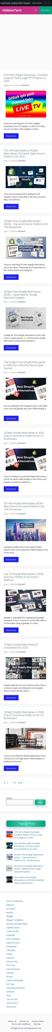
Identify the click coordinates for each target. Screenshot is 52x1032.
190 (15, 782)
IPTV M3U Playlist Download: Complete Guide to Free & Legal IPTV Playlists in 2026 (26, 78)
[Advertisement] (26, 43)
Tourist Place (12, 1003)
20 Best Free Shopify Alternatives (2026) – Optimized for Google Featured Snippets (22, 294)
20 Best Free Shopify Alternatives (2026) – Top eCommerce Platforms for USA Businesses (26, 224)
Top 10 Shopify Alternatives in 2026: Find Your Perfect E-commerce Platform (24, 577)
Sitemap (37, 1024)
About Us (12, 1021)
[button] (35, 10)
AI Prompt (10, 908)
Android (9, 912)
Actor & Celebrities (14, 901)
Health (9, 954)
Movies (9, 976)
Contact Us (24, 1021)
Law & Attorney (13, 969)
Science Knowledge (14, 980)
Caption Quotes (13, 927)
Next (21, 782)
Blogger (9, 916)
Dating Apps (11, 946)
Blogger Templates (14, 920)
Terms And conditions (20, 1024)
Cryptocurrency (13, 942)
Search (9, 798)
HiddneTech (12, 10)
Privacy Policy (38, 1021)
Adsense (10, 905)
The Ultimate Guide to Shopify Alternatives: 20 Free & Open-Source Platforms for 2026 (24, 153)
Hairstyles (10, 950)
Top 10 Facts (12, 999)
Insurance (10, 957)
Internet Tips (12, 961)
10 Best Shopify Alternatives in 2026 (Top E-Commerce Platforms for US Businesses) (24, 436)
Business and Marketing (16, 923)
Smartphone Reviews (15, 988)
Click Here (36, 3)
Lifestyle (10, 972)
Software (10, 991)
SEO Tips (10, 984)
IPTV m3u (10, 965)
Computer (10, 935)
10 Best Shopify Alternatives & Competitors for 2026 (20, 646)
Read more (11, 136)
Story (8, 995)
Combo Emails (12, 931)
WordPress (11, 1006)
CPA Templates (13, 939)
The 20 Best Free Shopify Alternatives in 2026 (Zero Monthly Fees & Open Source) (25, 365)
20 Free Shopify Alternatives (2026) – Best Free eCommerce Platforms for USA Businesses (24, 506)
